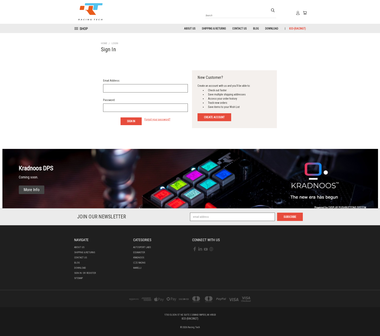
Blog (256, 28)
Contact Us (239, 28)
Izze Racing (139, 262)
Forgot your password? (157, 119)
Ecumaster (139, 252)
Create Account (214, 117)
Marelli (137, 268)
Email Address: (111, 80)
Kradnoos (138, 257)
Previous (369, 323)
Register (91, 273)
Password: (109, 100)
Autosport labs (142, 247)
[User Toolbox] (298, 13)
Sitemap (78, 278)
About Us (190, 28)
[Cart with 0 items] (305, 13)
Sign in (78, 273)
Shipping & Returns (214, 28)
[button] (31, 190)
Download (271, 28)
